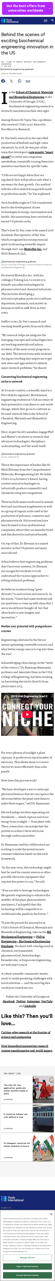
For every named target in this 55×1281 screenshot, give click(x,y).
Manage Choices (27, 1258)
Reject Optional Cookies (27, 1267)
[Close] (51, 1214)
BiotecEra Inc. (33, 249)
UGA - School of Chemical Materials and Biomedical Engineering (23, 63)
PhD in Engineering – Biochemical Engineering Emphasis (25, 941)
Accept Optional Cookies (27, 1275)
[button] (45, 21)
